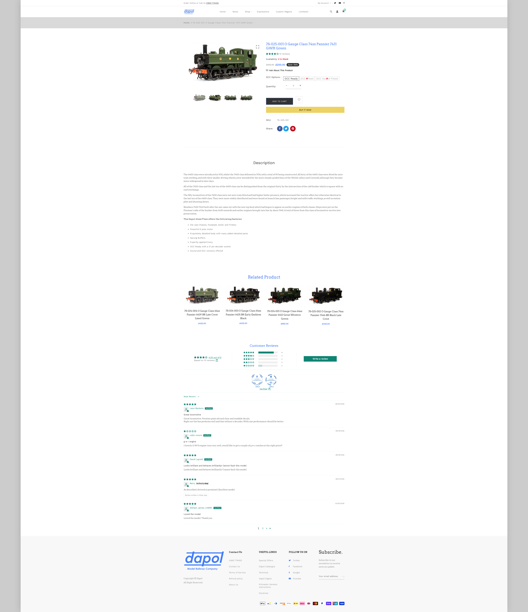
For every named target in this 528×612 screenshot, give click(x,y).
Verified (263, 389)
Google (296, 572)
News (235, 11)
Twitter (296, 560)
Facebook (297, 566)
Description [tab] (264, 163)
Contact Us (234, 566)
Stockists (263, 593)
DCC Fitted (307, 78)
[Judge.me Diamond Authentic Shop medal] (257, 379)
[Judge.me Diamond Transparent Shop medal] (271, 379)
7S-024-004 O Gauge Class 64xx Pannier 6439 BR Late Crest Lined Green (202, 315)
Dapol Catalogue (267, 566)
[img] (190, 404)
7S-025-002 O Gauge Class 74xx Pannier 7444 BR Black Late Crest (325, 315)
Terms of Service (237, 572)
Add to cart (279, 101)
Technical (263, 572)
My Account (323, 3)
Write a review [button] (320, 358)
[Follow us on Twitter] (286, 128)
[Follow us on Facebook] (280, 128)
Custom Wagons (284, 11)
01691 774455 (235, 560)
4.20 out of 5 (215, 357)
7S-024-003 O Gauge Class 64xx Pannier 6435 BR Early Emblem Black (243, 314)
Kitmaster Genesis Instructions (268, 585)
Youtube (297, 578)
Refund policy (236, 578)
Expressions (263, 11)
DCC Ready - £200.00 (249, 596)
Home (223, 11)
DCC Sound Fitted (327, 78)
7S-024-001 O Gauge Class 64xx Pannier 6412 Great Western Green (284, 315)
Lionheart (303, 11)
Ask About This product (281, 70)
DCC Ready (291, 78)
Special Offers (266, 560)
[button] (272, 54)
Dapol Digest (265, 578)
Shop (247, 11)
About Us (233, 584)
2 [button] (262, 528)
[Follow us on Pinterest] (293, 128)
